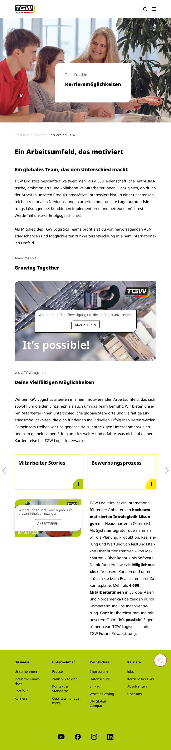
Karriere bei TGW (140, 679)
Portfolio (22, 691)
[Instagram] (94, 736)
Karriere (21, 698)
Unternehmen (26, 671)
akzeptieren (85, 325)
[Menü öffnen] (154, 9)
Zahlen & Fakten (65, 679)
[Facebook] (78, 736)
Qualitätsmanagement (66, 700)
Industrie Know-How (27, 681)
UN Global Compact (98, 703)
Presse (57, 671)
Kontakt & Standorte (60, 688)
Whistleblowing (102, 693)
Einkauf (96, 686)
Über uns (134, 693)
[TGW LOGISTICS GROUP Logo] (25, 8)
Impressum (99, 671)
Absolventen (137, 686)
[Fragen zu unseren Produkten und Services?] (160, 660)
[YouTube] (61, 736)
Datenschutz (100, 679)
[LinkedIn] (110, 736)
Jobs (130, 671)
